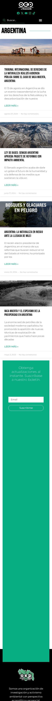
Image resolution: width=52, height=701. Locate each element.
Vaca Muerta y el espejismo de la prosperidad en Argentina (22, 313)
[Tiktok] (33, 13)
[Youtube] (26, 13)
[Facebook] (18, 13)
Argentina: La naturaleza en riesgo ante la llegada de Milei (23, 234)
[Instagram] (30, 13)
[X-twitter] (22, 13)
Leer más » (11, 105)
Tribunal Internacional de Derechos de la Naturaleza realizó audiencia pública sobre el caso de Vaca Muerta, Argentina (25, 75)
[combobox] (13, 20)
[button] (40, 20)
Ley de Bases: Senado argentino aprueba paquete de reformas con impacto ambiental (22, 156)
